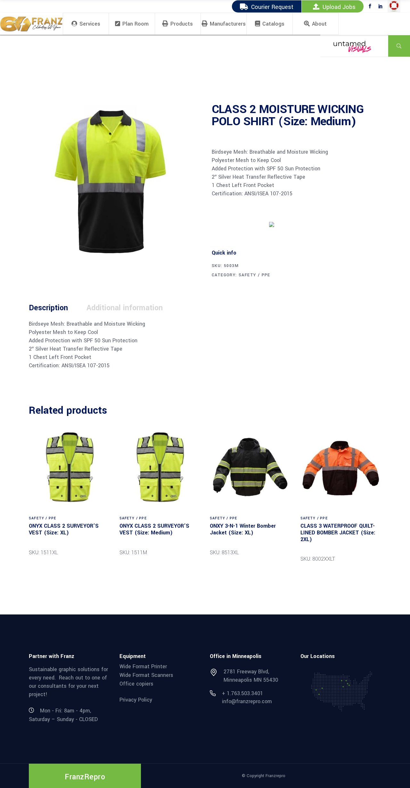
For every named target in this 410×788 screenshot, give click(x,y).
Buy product (236, 224)
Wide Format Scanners (146, 675)
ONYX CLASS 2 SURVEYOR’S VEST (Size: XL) (64, 529)
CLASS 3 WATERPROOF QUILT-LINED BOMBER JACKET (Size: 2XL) (337, 532)
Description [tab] (48, 308)
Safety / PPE (254, 275)
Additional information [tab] (124, 308)
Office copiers (136, 683)
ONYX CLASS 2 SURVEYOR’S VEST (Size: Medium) (154, 529)
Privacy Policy (135, 699)
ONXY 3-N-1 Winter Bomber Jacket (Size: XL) (243, 529)
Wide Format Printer (143, 666)
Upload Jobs (339, 7)
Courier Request (272, 7)
